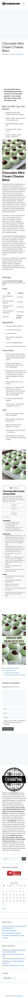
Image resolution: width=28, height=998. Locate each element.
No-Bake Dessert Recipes (11, 668)
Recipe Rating (6, 687)
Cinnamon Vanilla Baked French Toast (13, 935)
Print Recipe (14, 488)
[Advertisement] (14, 25)
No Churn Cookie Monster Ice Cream (14, 675)
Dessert (13, 670)
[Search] (24, 859)
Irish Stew (5, 938)
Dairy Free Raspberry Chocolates (11, 933)
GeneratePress (19, 995)
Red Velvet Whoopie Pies (9, 930)
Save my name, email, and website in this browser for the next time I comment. (14, 722)
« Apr (3, 908)
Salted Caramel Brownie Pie (17, 958)
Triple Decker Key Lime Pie (16, 965)
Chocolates (7, 670)
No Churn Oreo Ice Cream (11, 672)
